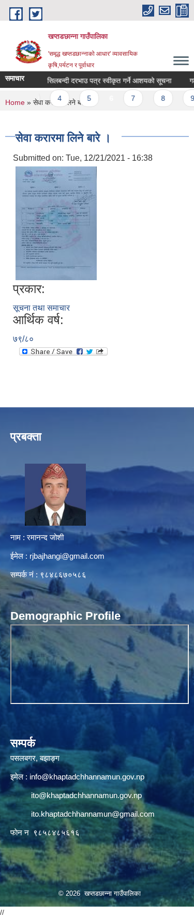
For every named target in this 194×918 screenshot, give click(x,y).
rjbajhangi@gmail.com (67, 556)
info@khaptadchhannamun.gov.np (86, 776)
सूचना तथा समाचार (41, 307)
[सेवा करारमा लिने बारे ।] (56, 222)
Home (15, 102)
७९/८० (23, 338)
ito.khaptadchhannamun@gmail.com (93, 813)
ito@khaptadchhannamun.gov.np (86, 795)
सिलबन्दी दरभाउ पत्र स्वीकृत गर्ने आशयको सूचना (101, 80)
